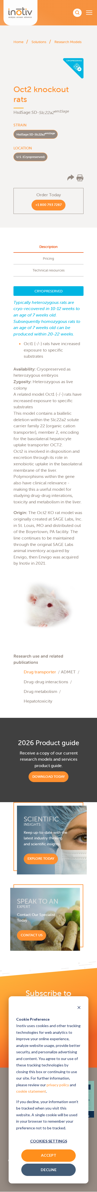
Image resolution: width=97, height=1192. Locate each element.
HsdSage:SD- (35, 134)
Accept (48, 1155)
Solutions (39, 42)
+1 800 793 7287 (48, 204)
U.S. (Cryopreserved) (30, 157)
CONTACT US (32, 935)
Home (18, 42)
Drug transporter (40, 671)
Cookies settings (48, 1141)
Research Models (68, 42)
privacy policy (58, 1084)
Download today (48, 776)
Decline (49, 1169)
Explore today (40, 858)
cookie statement (31, 1091)
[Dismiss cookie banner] (79, 1008)
